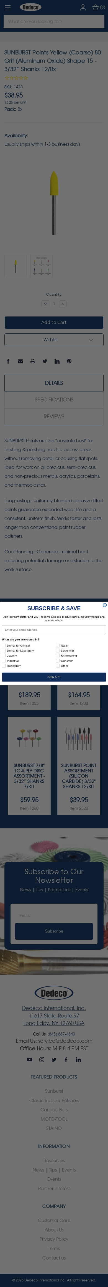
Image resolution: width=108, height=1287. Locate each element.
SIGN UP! (54, 676)
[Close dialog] (105, 605)
